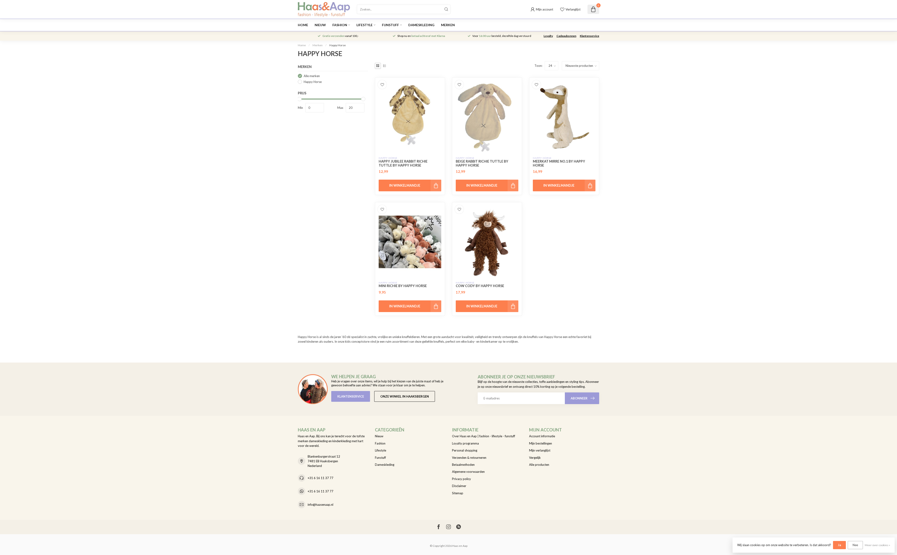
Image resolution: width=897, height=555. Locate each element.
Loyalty (548, 36)
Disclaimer (459, 486)
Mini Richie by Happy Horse (403, 286)
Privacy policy (461, 479)
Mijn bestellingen (540, 443)
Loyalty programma (465, 443)
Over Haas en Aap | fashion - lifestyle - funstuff (483, 436)
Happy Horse (337, 45)
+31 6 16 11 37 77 (320, 478)
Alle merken (312, 76)
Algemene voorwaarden (468, 471)
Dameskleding (421, 25)
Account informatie (542, 436)
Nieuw (320, 25)
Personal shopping (464, 450)
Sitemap (457, 493)
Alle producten (539, 464)
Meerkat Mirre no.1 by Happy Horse (559, 163)
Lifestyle (364, 25)
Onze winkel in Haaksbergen (404, 396)
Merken (448, 25)
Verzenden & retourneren (469, 457)
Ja (839, 545)
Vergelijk (535, 457)
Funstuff (390, 25)
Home (303, 25)
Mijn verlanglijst (539, 450)
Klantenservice (589, 36)
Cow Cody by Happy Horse (480, 286)
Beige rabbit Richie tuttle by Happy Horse (482, 163)
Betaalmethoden (463, 464)
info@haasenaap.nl (320, 504)
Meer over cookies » (877, 545)
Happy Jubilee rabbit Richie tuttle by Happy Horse (403, 163)
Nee (855, 545)
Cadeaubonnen (566, 36)
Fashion (339, 25)
